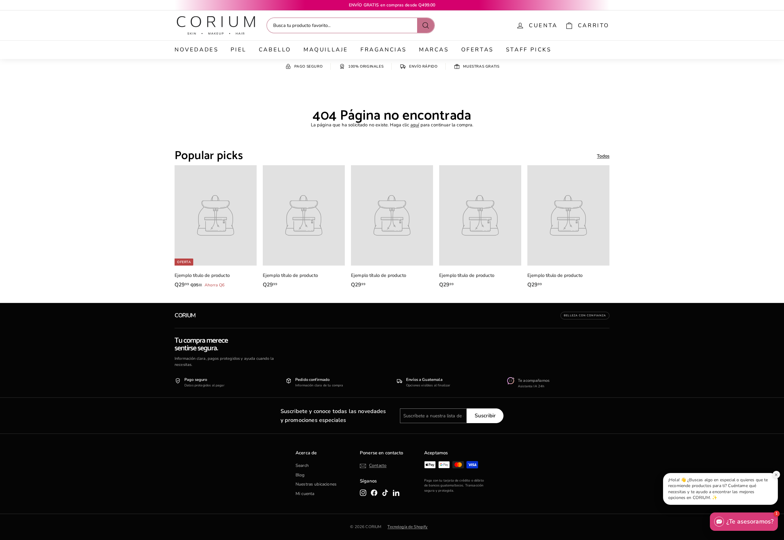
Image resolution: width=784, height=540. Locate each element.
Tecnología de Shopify (407, 527)
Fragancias (383, 49)
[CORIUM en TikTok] (385, 492)
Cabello (275, 49)
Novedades (196, 49)
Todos (603, 156)
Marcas (434, 49)
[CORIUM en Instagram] (363, 492)
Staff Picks (529, 49)
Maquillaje (325, 49)
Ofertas (477, 49)
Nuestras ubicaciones (316, 484)
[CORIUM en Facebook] (374, 492)
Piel (238, 49)
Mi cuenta (305, 494)
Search (302, 465)
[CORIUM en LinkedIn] (396, 492)
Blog (300, 475)
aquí (414, 125)
